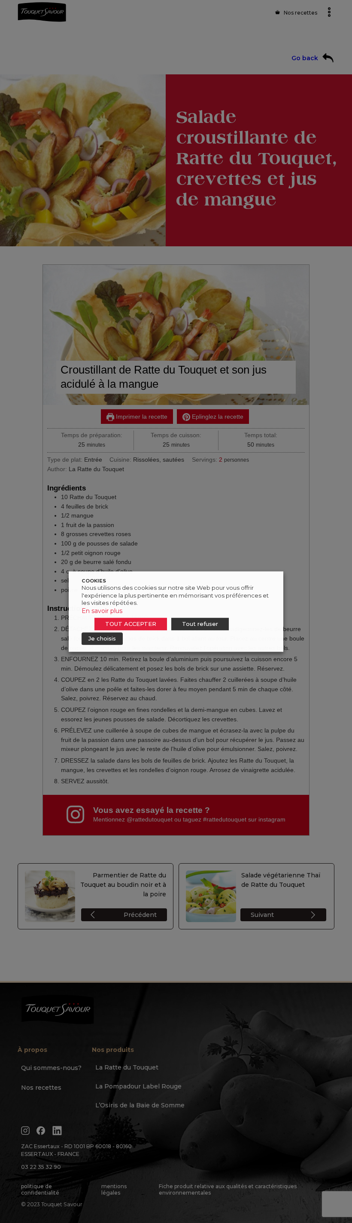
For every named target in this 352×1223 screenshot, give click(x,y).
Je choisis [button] (102, 638)
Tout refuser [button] (200, 623)
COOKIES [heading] (94, 581)
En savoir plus (102, 611)
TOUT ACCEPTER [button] (130, 623)
